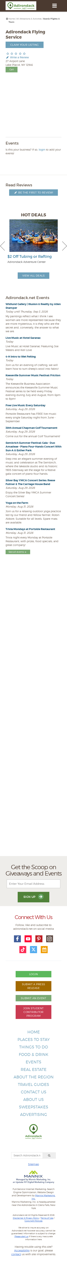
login (42, 149)
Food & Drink (33, 1054)
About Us (33, 1099)
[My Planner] (44, 949)
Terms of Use (47, 1218)
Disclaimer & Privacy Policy (26, 1218)
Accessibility (22, 1250)
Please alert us (21, 1236)
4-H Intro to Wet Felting (21, 356)
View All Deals (33, 275)
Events (33, 1062)
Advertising (33, 1114)
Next (64, 246)
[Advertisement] (33, 713)
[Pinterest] (38, 938)
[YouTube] (28, 938)
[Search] (49, 1155)
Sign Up (29, 897)
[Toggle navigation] (54, 5)
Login (33, 974)
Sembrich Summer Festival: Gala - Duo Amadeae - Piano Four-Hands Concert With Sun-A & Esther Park (33, 446)
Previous (2, 246)
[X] (33, 949)
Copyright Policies (33, 1221)
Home (12, 18)
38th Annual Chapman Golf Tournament (31, 428)
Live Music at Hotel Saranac (23, 338)
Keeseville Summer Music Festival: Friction (33, 375)
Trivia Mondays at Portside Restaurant (30, 529)
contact (16, 1254)
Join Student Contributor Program (33, 1012)
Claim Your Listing (24, 44)
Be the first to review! (35, 192)
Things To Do (33, 1047)
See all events (16, 551)
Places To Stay (33, 1039)
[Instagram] (49, 938)
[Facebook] (17, 938)
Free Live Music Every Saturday (25, 405)
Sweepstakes (33, 1107)
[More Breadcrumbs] (7, 18)
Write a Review (19, 57)
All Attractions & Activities (29, 18)
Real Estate (34, 1069)
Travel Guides (33, 1084)
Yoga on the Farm (17, 503)
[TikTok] (22, 949)
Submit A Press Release (33, 986)
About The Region (34, 1077)
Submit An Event (33, 998)
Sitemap (33, 1164)
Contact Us (33, 1092)
